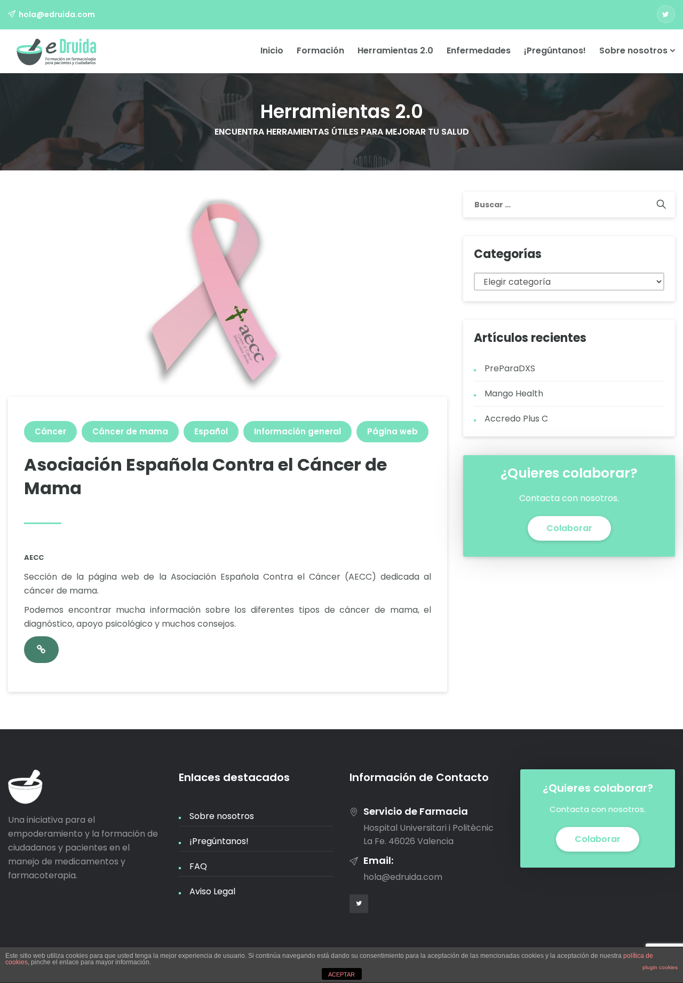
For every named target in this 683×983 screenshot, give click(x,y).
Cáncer (50, 431)
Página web (392, 431)
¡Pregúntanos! (555, 50)
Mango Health (514, 393)
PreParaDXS (510, 368)
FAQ (198, 866)
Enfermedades (479, 50)
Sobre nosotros (634, 50)
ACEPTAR (341, 974)
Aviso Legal (212, 891)
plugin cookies (660, 967)
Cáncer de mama (130, 431)
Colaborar (569, 528)
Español (211, 431)
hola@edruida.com (57, 14)
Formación (320, 50)
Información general (297, 431)
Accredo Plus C (516, 418)
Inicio (271, 50)
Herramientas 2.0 (395, 50)
